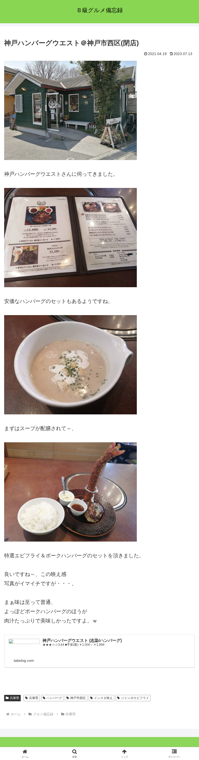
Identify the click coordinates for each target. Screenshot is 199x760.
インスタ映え (103, 698)
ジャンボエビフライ (135, 698)
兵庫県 (14, 698)
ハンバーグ (54, 698)
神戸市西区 (78, 698)
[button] (183, 710)
